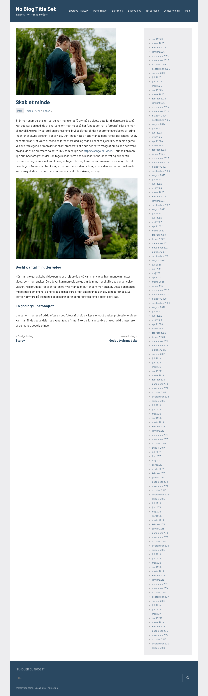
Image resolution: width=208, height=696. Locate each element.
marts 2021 (158, 281)
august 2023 (158, 175)
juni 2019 (156, 362)
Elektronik (117, 10)
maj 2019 (156, 366)
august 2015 (158, 549)
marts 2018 (158, 422)
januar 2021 (158, 285)
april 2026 (157, 38)
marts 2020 (158, 328)
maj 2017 (156, 460)
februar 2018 (158, 426)
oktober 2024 (159, 115)
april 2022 (157, 226)
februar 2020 (159, 332)
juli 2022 (156, 213)
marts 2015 (158, 571)
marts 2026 (158, 43)
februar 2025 (159, 98)
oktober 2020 (159, 298)
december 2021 (160, 243)
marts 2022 (158, 230)
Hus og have (100, 10)
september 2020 (161, 302)
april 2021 (157, 277)
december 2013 (160, 630)
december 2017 (160, 434)
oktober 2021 (159, 251)
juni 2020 (157, 315)
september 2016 (160, 494)
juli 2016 (156, 503)
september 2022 (161, 204)
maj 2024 (157, 136)
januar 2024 (158, 153)
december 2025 (160, 55)
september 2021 (160, 256)
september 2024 (161, 119)
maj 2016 (156, 511)
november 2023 (160, 162)
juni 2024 (157, 132)
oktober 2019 (159, 349)
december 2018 (160, 383)
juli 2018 (156, 405)
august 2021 (158, 260)
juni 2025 (157, 81)
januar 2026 (158, 51)
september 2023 (161, 170)
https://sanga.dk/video (97, 151)
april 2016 (157, 515)
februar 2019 (158, 379)
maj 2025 (157, 85)
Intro (19, 110)
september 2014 (160, 596)
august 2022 (159, 209)
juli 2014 (156, 605)
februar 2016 (158, 524)
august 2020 (159, 307)
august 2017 (158, 447)
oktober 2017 (159, 443)
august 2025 (158, 72)
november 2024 (160, 111)
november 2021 (160, 247)
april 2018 (157, 417)
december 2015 (160, 532)
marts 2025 (158, 94)
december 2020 (160, 290)
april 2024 (157, 141)
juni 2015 (156, 558)
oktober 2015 (159, 541)
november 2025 (160, 60)
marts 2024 (158, 145)
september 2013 (160, 643)
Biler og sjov (134, 10)
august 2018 (158, 400)
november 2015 (160, 537)
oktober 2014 (159, 592)
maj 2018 (156, 413)
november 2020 (160, 294)
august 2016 (158, 498)
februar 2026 (159, 47)
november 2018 (160, 388)
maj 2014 (156, 613)
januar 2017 (158, 477)
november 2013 (160, 635)
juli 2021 (156, 264)
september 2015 (160, 545)
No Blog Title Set (36, 8)
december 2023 (160, 158)
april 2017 (157, 464)
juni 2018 (156, 409)
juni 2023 (157, 183)
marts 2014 (158, 622)
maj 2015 (156, 562)
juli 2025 (156, 77)
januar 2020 (158, 336)
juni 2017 (156, 456)
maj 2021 (156, 273)
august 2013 (158, 647)
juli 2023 (156, 179)
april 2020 (157, 324)
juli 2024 (156, 128)
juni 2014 (157, 609)
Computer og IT (172, 10)
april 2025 (157, 90)
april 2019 (157, 371)
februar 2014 (159, 626)
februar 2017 (158, 473)
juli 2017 (156, 451)
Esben (46, 110)
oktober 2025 (159, 64)
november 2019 (160, 345)
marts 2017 (158, 468)
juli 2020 (156, 311)
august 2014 (158, 600)
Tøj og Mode (152, 10)
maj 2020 (157, 319)
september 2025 (161, 68)
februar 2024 (159, 149)
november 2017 (160, 439)
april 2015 (157, 566)
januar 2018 (158, 430)
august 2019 (158, 353)
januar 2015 (158, 579)
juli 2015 (156, 554)
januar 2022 (158, 239)
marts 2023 (158, 192)
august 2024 (159, 124)
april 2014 (157, 617)
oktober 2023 (159, 166)
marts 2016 (158, 520)
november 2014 (160, 588)
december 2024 (160, 107)
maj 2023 (157, 187)
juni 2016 (156, 507)
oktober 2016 (159, 490)
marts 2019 (158, 375)
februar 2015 (158, 575)
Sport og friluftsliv (78, 10)
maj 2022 (157, 221)
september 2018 (160, 396)
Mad (187, 10)
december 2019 (160, 341)
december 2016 (160, 481)
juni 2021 (157, 268)
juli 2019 (156, 358)
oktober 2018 (159, 392)
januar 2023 (158, 200)
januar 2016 (158, 528)
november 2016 (160, 485)
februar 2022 (159, 234)
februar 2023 (159, 196)
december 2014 (160, 583)
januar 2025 (158, 102)
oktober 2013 (159, 639)
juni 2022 (157, 217)
